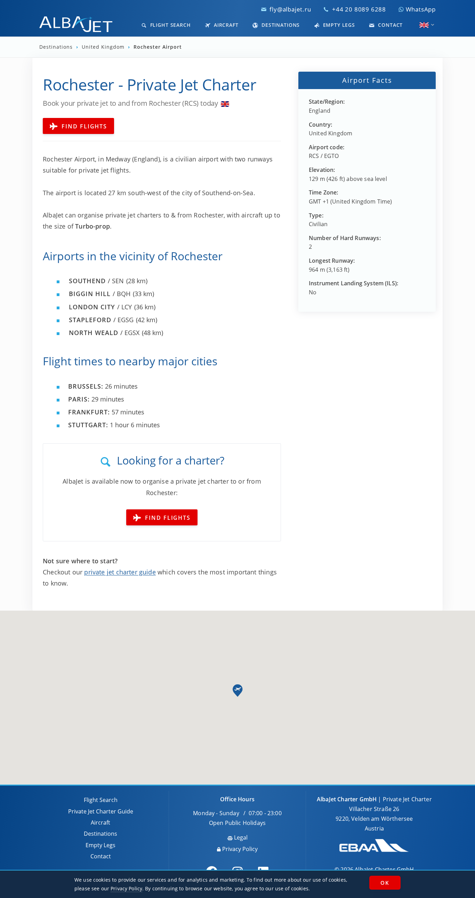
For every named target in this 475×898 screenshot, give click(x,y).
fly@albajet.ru (290, 9)
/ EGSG (101, 320)
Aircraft (225, 25)
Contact (389, 25)
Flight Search (169, 25)
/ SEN (96, 281)
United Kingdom (104, 47)
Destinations (280, 25)
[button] (237, 691)
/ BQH (99, 293)
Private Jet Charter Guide (100, 811)
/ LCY (100, 307)
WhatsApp (420, 9)
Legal (240, 837)
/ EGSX (104, 332)
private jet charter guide (120, 572)
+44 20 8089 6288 (359, 9)
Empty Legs (338, 25)
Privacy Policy (239, 849)
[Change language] (424, 25)
